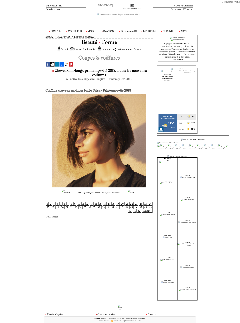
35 (85, 207)
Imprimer (106, 49)
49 (150, 207)
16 (105, 203)
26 (150, 203)
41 (113, 207)
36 (89, 207)
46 (136, 207)
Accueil (49, 36)
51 (135, 210)
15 (100, 203)
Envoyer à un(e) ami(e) (85, 49)
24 (141, 203)
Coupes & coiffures (84, 36)
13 (92, 203)
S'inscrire (188, 9)
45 (131, 207)
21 (127, 203)
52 (139, 210)
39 (103, 207)
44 (127, 207)
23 (136, 203)
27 (48, 207)
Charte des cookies (106, 314)
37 (94, 207)
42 (117, 207)
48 (145, 207)
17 (109, 203)
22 (131, 203)
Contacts (151, 314)
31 (67, 207)
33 (76, 207)
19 (118, 203)
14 (96, 203)
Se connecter (177, 9)
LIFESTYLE (149, 31)
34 (80, 207)
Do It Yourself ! (128, 31)
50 (130, 210)
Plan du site (104, 321)
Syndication (119, 321)
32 (71, 207)
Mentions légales (55, 314)
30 (62, 207)
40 (108, 207)
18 (113, 203)
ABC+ (183, 31)
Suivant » (147, 210)
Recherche (105, 5)
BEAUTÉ (55, 31)
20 (122, 203)
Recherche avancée (131, 8)
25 (145, 203)
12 (87, 203)
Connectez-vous (231, 1)
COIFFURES (75, 31)
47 (141, 207)
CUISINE (167, 31)
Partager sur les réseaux (128, 49)
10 (79, 203)
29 (57, 207)
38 (99, 207)
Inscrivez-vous (53, 9)
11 (83, 203)
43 (122, 207)
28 (53, 207)
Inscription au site (133, 321)
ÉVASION (108, 31)
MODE (91, 31)
